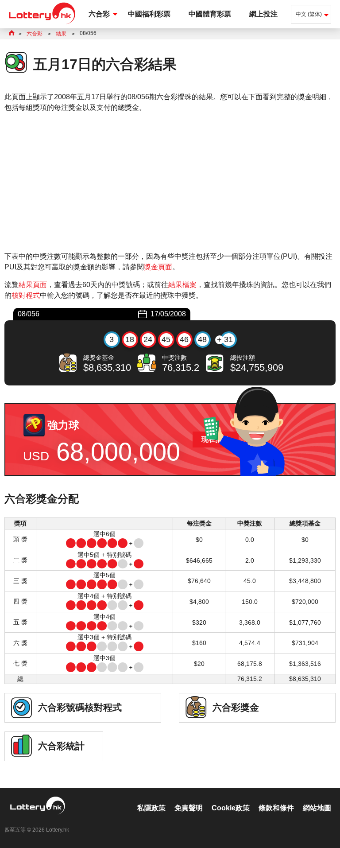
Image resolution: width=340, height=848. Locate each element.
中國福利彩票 (149, 14)
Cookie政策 (231, 808)
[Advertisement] (170, 182)
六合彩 (99, 14)
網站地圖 (317, 808)
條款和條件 (276, 808)
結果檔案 (182, 284)
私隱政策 (151, 808)
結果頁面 (33, 284)
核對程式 (26, 295)
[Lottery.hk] (42, 24)
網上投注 (263, 14)
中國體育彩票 (210, 14)
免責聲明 (188, 808)
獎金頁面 (158, 267)
